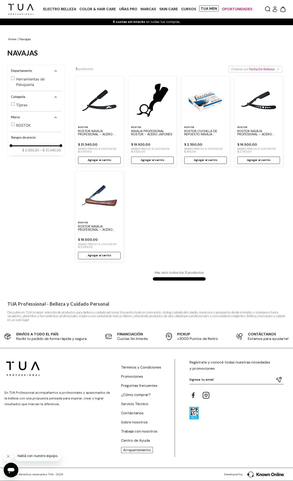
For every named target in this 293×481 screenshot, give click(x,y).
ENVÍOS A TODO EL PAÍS (37, 334)
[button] (267, 9)
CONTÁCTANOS (262, 334)
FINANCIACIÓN (130, 334)
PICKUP (183, 334)
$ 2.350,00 (30, 150)
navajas (25, 39)
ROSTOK (23, 125)
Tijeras (21, 105)
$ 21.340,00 (50, 150)
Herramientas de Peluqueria (30, 82)
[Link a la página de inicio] (12, 39)
